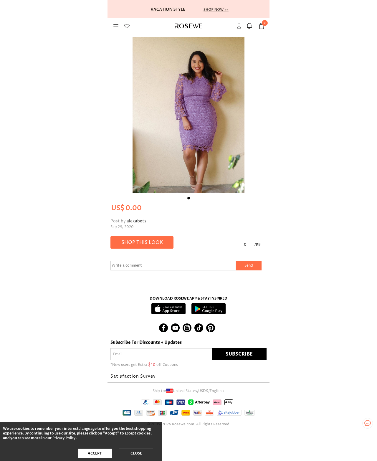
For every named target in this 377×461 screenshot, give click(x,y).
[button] (188, 376)
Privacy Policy (64, 438)
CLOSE (136, 453)
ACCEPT (95, 453)
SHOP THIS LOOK (142, 242)
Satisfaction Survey (133, 376)
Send (248, 265)
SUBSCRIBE (239, 354)
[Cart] (250, 26)
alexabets (136, 221)
